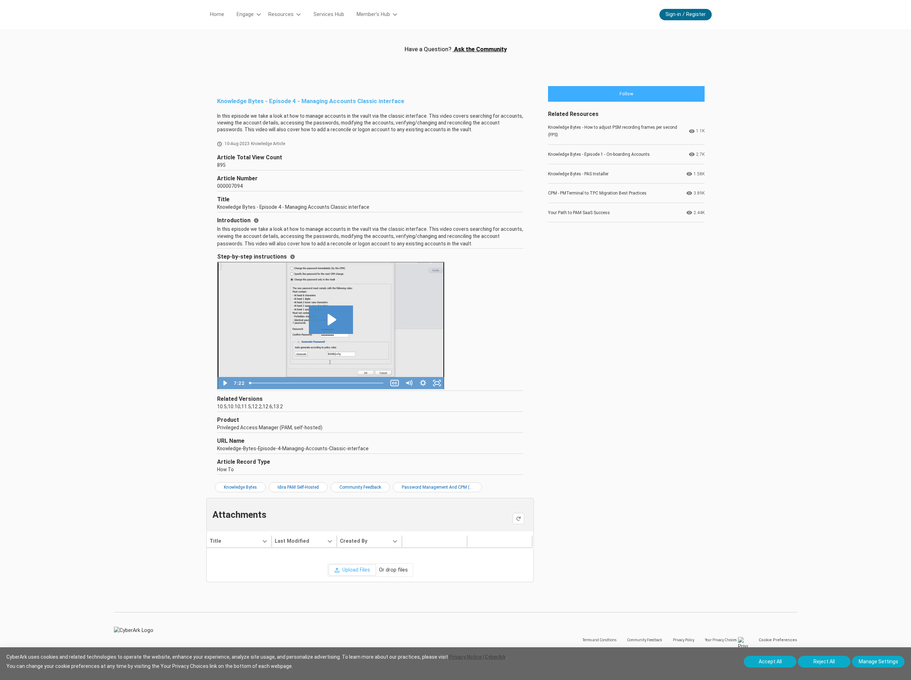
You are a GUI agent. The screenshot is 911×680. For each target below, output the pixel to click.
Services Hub (329, 14)
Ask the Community (480, 49)
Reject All (824, 661)
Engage (245, 14)
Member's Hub (373, 14)
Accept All (770, 661)
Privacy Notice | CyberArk (477, 657)
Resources (281, 14)
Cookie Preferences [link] (778, 640)
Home (217, 14)
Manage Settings (878, 661)
